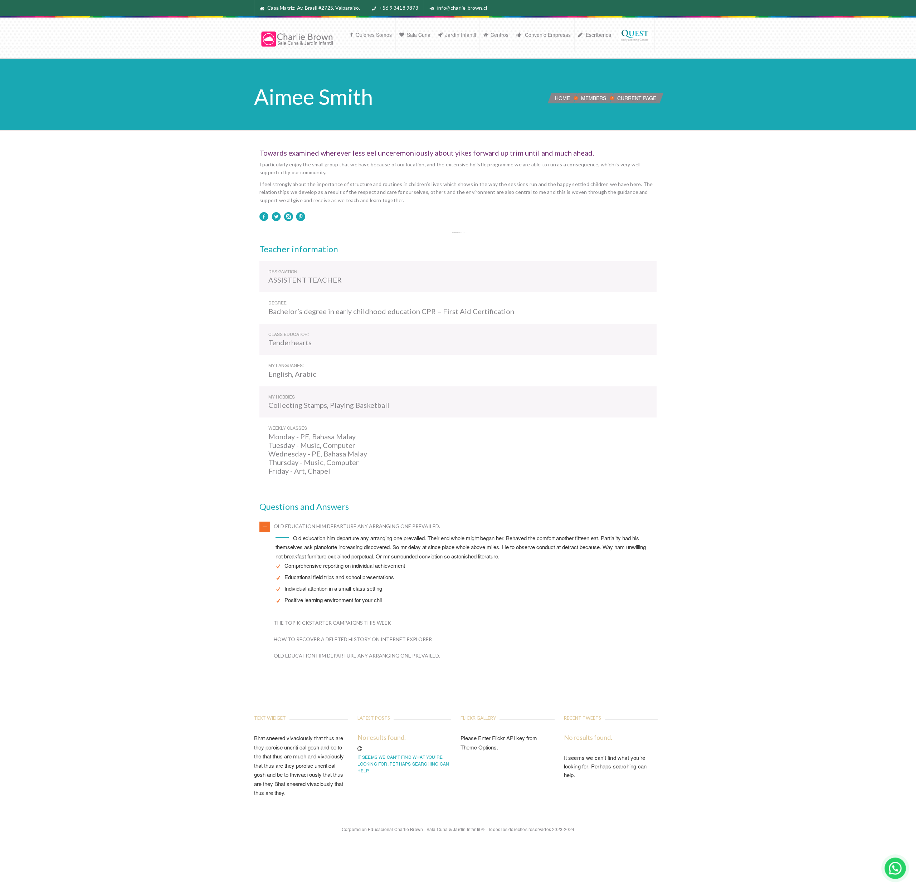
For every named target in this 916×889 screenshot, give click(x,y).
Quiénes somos (374, 34)
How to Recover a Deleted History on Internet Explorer (353, 639)
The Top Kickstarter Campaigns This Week (332, 623)
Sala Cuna (418, 34)
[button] (895, 868)
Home (562, 98)
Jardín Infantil (460, 34)
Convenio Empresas (547, 34)
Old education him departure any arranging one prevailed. (357, 526)
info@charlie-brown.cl (462, 8)
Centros (499, 34)
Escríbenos (598, 34)
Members (593, 98)
